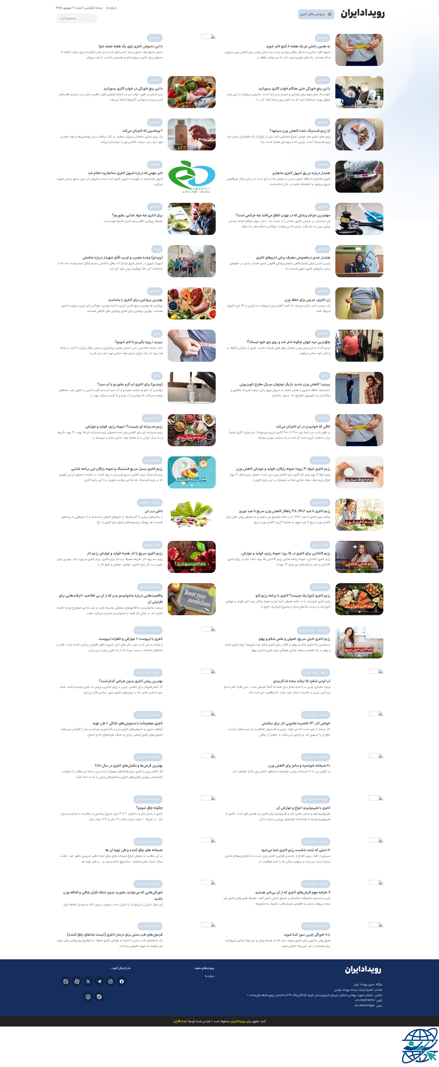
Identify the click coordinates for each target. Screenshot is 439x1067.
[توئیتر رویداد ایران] (88, 981)
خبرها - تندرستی (150, 926)
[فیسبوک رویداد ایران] (122, 981)
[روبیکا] (88, 996)
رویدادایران (238, 1021)
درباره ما (111, 8)
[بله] (99, 996)
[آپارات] (77, 981)
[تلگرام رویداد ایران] (99, 981)
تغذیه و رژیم (152, 418)
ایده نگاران (180, 1021)
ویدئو (157, 249)
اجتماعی (322, 37)
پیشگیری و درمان (150, 587)
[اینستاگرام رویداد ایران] (110, 981)
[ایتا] (66, 981)
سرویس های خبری (312, 14)
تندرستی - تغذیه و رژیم (313, 630)
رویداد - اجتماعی (149, 502)
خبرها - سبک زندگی (148, 630)
